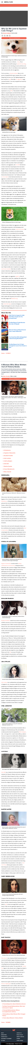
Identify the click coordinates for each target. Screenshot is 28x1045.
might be (17, 276)
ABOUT (2, 1033)
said (6, 904)
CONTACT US (19, 1033)
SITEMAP (18, 1038)
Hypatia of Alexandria (9, 453)
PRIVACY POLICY (20, 1034)
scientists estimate (14, 73)
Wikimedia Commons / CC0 (15, 769)
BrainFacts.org (14, 298)
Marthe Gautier (8, 466)
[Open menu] (2, 2)
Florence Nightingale (6, 983)
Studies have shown (20, 229)
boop (18, 62)
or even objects (5, 177)
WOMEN (8, 1022)
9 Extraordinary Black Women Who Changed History (13, 1014)
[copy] (10, 36)
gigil (10, 79)
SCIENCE (8, 353)
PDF (11, 90)
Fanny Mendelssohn (9, 469)
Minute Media (11, 1043)
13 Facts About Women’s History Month (12, 1018)
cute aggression (19, 79)
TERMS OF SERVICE (20, 1036)
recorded (18, 164)
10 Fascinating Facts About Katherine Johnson (14, 1004)
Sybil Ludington (8, 461)
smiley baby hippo (7, 304)
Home (2, 353)
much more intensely (6, 269)
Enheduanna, (4, 501)
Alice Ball (6, 463)
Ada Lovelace (7, 458)
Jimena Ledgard (7, 33)
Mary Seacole (7, 471)
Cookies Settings (20, 1040)
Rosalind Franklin (8, 455)
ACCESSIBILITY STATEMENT (6, 1038)
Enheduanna (7, 450)
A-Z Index (3, 1040)
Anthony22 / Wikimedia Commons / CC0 (12, 724)
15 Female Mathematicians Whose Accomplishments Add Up (11, 1010)
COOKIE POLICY (4, 1036)
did (10, 652)
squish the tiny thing (21, 64)
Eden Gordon (6, 376)
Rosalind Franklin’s (5, 620)
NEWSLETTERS (4, 1034)
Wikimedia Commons (13, 828)
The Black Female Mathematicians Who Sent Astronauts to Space (13, 1007)
